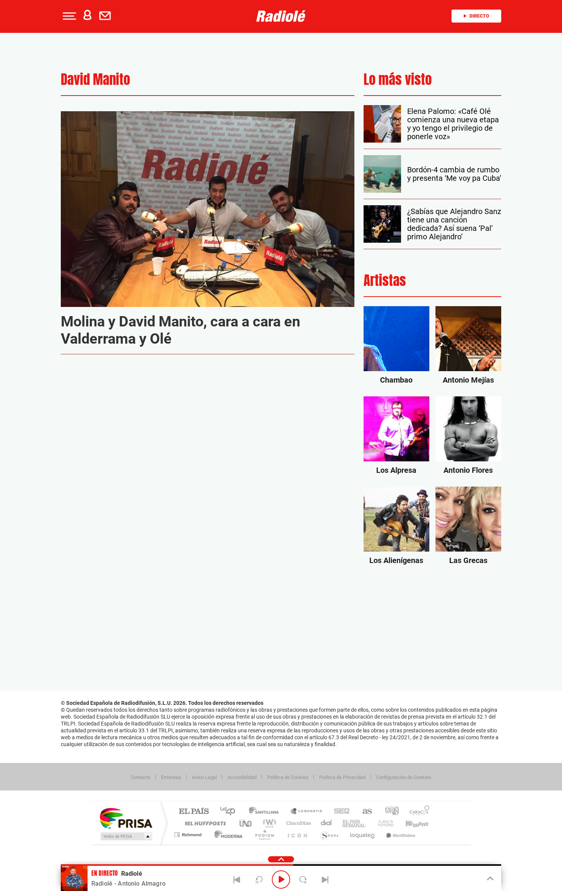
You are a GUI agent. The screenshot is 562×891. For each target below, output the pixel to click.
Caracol (417, 811)
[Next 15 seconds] (303, 879)
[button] (68, 16)
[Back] (237, 879)
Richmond (189, 834)
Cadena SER (339, 811)
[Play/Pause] (281, 879)
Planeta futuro (382, 823)
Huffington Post (204, 823)
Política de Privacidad (342, 777)
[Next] (325, 879)
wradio (268, 823)
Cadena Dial (326, 823)
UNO (246, 823)
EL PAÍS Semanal (354, 823)
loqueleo (363, 834)
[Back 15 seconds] (259, 879)
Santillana (266, 811)
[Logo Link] (281, 16)
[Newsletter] (106, 16)
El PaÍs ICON (297, 834)
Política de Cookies (288, 777)
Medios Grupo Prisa (125, 836)
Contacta (140, 777)
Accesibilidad (242, 777)
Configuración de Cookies (403, 777)
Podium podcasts (264, 834)
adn (389, 811)
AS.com (363, 811)
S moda (329, 834)
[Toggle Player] (490, 879)
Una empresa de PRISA (125, 818)
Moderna (226, 834)
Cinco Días (297, 823)
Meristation (399, 834)
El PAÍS (194, 811)
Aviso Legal (204, 777)
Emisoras (171, 777)
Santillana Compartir (306, 811)
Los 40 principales (230, 811)
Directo (479, 16)
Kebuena (410, 823)
